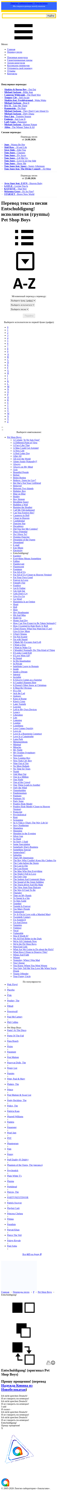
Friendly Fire (19, 583)
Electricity (18, 550)
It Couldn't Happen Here (24, 682)
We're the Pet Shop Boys (24, 944)
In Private (17, 663)
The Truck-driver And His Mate (28, 884)
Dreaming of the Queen (24, 539)
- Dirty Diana (19, 113)
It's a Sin (17, 690)
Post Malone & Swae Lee (19, 1095)
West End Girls (20, 946)
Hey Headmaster (21, 612)
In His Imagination (22, 661)
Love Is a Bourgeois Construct (27, 733)
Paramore (11, 1052)
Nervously (18, 755)
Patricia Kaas (13, 1111)
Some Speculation (21, 844)
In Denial (17, 658)
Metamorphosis (20, 742)
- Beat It (16, 103)
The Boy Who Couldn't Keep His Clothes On (34, 860)
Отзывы (11, 71)
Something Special (22, 849)
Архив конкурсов (16, 63)
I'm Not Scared (20, 636)
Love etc (17, 731)
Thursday (17, 893)
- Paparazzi (15, 122)
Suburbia (17, 855)
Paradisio (11, 1224)
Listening (17, 720)
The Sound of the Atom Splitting (28, 882)
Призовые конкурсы (17, 57)
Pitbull (10, 1006)
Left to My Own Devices (25, 709)
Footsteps (17, 569)
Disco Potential (20, 531)
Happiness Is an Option (24, 601)
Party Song (18, 801)
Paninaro (17, 795)
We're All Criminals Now (25, 941)
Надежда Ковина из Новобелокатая (17, 1387)
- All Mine (27, 169)
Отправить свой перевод (19, 68)
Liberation (18, 715)
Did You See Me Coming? (25, 529)
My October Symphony (24, 752)
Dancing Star (19, 523)
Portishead (12, 1186)
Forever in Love (20, 580)
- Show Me (15, 163)
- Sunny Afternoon (24, 166)
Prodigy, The (13, 1000)
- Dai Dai (20, 89)
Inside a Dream (20, 671)
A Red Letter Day (21, 453)
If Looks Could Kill (22, 653)
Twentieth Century (22, 917)
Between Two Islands (23, 488)
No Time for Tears (21, 769)
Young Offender (20, 973)
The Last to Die (20, 866)
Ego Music (18, 547)
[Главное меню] (23, 41)
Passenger (12, 1127)
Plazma (10, 1181)
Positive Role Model (22, 804)
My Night (17, 750)
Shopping (17, 831)
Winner (16, 957)
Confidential (19, 521)
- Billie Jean (18, 92)
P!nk (9, 995)
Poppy (10, 1154)
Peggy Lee (12, 1068)
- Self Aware (16, 97)
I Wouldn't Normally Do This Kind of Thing (34, 650)
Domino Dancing (21, 537)
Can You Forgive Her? (23, 512)
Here (15, 609)
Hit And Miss (19, 615)
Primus (10, 1219)
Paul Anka (12, 1246)
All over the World (22, 459)
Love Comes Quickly (23, 728)
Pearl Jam (11, 1132)
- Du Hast (15, 108)
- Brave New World (19, 194)
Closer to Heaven (21, 518)
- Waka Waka (25, 100)
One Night (18, 779)
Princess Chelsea (15, 1213)
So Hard (17, 839)
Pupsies (10, 1073)
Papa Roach (12, 1041)
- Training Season (17, 116)
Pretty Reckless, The (16, 1100)
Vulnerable (18, 933)
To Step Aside (19, 901)
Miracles (17, 747)
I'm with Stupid (20, 639)
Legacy (16, 712)
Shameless (18, 828)
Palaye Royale (14, 1240)
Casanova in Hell (21, 515)
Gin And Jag (19, 591)
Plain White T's (14, 1176)
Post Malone (13, 1057)
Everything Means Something (27, 558)
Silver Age (18, 836)
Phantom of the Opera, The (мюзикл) (25, 1165)
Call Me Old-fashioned (24, 510)
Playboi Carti (13, 1208)
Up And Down (20, 922)
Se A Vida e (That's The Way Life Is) (30, 822)
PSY (9, 1138)
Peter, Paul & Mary (16, 1079)
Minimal (17, 744)
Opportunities (19, 790)
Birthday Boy (19, 491)
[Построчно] (23, 1341)
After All (17, 456)
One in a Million (21, 777)
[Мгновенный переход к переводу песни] (24, 270)
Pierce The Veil (14, 1235)
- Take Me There (15, 105)
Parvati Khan (13, 1229)
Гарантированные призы (19, 60)
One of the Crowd (21, 782)
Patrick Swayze (14, 1203)
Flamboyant (18, 564)
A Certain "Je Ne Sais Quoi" (26, 440)
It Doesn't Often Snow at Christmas (29, 685)
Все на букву (32, 1254)
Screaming (18, 820)
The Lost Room (20, 868)
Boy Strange (19, 499)
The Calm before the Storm (26, 863)
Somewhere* (19, 852)
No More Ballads (21, 766)
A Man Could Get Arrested (26, 448)
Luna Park (18, 739)
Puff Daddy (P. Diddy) (17, 1159)
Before (16, 475)
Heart (15, 604)
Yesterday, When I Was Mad (26, 960)
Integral (16, 674)
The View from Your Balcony (27, 887)
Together (17, 903)
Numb (16, 771)
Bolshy (16, 496)
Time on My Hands (22, 895)
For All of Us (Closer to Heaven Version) (32, 574)
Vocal (15, 930)
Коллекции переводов (18, 65)
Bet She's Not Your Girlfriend (27, 483)
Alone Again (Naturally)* (25, 461)
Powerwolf (12, 1011)
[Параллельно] (23, 1318)
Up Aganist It (19, 919)
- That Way (15, 188)
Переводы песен (21, 1292)
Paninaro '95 (19, 798)
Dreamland (18, 542)
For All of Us (19, 572)
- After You (15, 150)
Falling (16, 561)
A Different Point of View (25, 442)
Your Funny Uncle (22, 976)
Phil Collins (12, 1022)
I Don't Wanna (20, 634)
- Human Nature (20, 124)
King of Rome (20, 698)
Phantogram (12, 1143)
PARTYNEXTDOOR (17, 1197)
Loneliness (18, 725)
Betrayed (17, 485)
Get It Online (19, 588)
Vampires (17, 925)
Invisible (17, 677)
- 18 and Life (15, 147)
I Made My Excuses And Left (27, 642)
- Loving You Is (16, 186)
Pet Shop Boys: (14, 437)
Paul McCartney (14, 1017)
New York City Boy (22, 760)
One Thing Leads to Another (26, 785)
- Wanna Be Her (14, 144)
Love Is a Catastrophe (23, 736)
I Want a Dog (19, 645)
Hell (15, 607)
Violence (17, 928)
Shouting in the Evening (24, 833)
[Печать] (48, 1364)
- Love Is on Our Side (20, 160)
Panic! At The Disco (16, 1030)
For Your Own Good (23, 577)
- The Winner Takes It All (19, 127)
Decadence (18, 526)
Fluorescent (18, 566)
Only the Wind (20, 787)
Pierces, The (13, 1192)
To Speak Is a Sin (21, 898)
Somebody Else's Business (25, 847)
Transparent (18, 911)
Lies (15, 717)
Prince (10, 1089)
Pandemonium (20, 793)
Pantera (10, 1122)
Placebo (11, 990)
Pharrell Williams (15, 1116)
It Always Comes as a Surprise (27, 680)
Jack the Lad (19, 693)
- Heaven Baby (23, 183)
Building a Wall (20, 504)
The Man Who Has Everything (27, 871)
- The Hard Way (22, 95)
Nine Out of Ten (21, 763)
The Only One (20, 876)
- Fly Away (15, 155)
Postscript (17, 812)
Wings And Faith (21, 955)
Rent (15, 817)
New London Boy (21, 758)
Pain (9, 1149)
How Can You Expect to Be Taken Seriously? (34, 623)
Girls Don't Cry (20, 593)
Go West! (17, 599)
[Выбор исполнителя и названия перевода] (24, 247)
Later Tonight (19, 704)
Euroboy (17, 556)
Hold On (17, 618)
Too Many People (21, 909)
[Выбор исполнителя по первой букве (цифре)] (24, 293)
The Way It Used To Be (24, 890)
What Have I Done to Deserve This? (30, 952)
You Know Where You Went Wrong (30, 965)
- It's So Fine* (19, 191)
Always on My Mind (23, 467)
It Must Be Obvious (22, 688)
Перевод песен (14, 52)
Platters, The (13, 1084)
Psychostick (12, 1170)
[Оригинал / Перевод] (23, 1364)
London (17, 723)
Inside (16, 669)
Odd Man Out (19, 774)
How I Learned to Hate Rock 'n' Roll (30, 626)
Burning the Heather (22, 507)
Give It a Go (19, 596)
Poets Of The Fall (15, 1035)
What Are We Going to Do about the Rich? (33, 949)
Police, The (12, 1105)
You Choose (19, 963)
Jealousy (17, 696)
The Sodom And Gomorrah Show (29, 879)
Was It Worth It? (20, 936)
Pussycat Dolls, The (16, 1062)
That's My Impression (23, 857)
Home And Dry (20, 620)
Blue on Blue (19, 494)
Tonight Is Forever (21, 906)
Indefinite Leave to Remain (26, 666)
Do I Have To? (20, 534)
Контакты (12, 73)
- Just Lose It (14, 119)
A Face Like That (21, 445)
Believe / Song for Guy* (24, 480)
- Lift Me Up (16, 158)
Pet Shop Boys (45, 1292)
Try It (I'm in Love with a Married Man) (32, 914)
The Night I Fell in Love (24, 874)
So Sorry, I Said (20, 841)
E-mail (16, 545)
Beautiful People (21, 472)
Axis (15, 469)
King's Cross (19, 701)
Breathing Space (21, 502)
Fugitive (17, 585)
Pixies (10, 1046)
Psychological (19, 814)
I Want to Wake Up (22, 647)
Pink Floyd (12, 984)
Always (16, 464)
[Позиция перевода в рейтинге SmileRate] (53, 1364)
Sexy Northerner (21, 825)
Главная (11, 49)
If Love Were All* (21, 655)
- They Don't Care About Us (26, 111)
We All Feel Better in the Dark (27, 938)
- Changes (14, 152)
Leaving (17, 707)
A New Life (18, 450)
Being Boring (19, 477)
